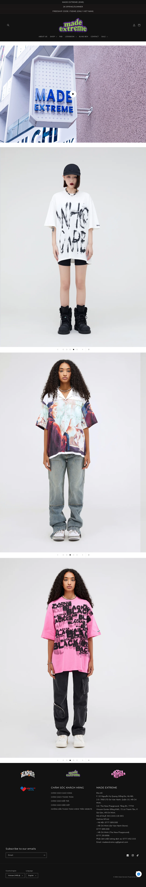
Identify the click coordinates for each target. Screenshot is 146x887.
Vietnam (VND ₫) (14, 875)
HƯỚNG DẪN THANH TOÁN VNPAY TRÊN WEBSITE (71, 809)
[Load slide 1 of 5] (63, 349)
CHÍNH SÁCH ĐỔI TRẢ (60, 801)
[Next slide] (82, 349)
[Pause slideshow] (88, 349)
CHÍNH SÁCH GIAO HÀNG (61, 793)
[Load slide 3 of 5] (70, 349)
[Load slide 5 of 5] (77, 349)
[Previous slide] (57, 349)
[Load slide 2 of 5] (66, 349)
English (31, 875)
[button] (8, 25)
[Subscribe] (44, 855)
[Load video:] (73, 94)
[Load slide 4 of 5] (73, 349)
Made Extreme (123, 877)
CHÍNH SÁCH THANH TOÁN (62, 797)
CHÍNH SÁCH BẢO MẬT (60, 805)
